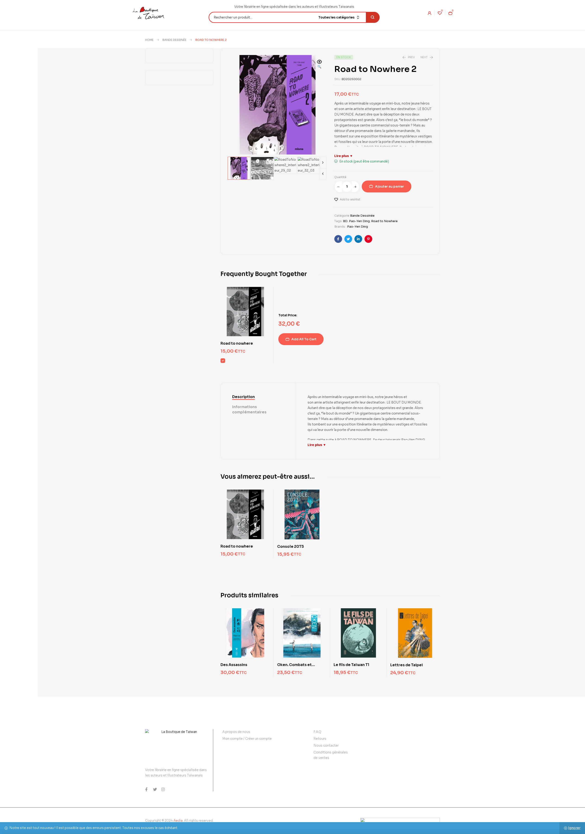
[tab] (258, 397)
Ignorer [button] (574, 828)
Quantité (340, 177)
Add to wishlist (350, 199)
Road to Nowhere (384, 221)
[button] (319, 65)
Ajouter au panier (389, 186)
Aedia (178, 820)
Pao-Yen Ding (359, 221)
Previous (322, 173)
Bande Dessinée (174, 40)
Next (322, 162)
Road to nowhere (237, 343)
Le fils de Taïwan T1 (351, 664)
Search (373, 17)
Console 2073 (290, 546)
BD (345, 221)
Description (243, 396)
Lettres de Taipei (406, 665)
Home (149, 40)
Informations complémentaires (249, 409)
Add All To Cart (303, 339)
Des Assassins (234, 664)
